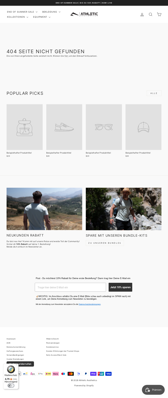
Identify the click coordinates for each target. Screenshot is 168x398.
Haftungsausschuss (15, 351)
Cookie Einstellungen (15, 359)
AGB (8, 343)
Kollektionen (16, 17)
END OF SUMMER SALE (21, 11)
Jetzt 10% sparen (120, 287)
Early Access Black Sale (56, 355)
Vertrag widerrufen (20, 363)
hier (66, 56)
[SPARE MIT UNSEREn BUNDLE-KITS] (123, 209)
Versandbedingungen (15, 355)
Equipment (40, 17)
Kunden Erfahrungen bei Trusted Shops (62, 351)
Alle (154, 93)
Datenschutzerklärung (16, 347)
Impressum (11, 339)
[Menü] (17, 366)
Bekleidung (50, 11)
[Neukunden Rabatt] (44, 209)
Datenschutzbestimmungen (90, 304)
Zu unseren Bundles (104, 243)
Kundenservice (52, 347)
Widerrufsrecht (52, 339)
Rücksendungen (53, 343)
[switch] (11, 386)
